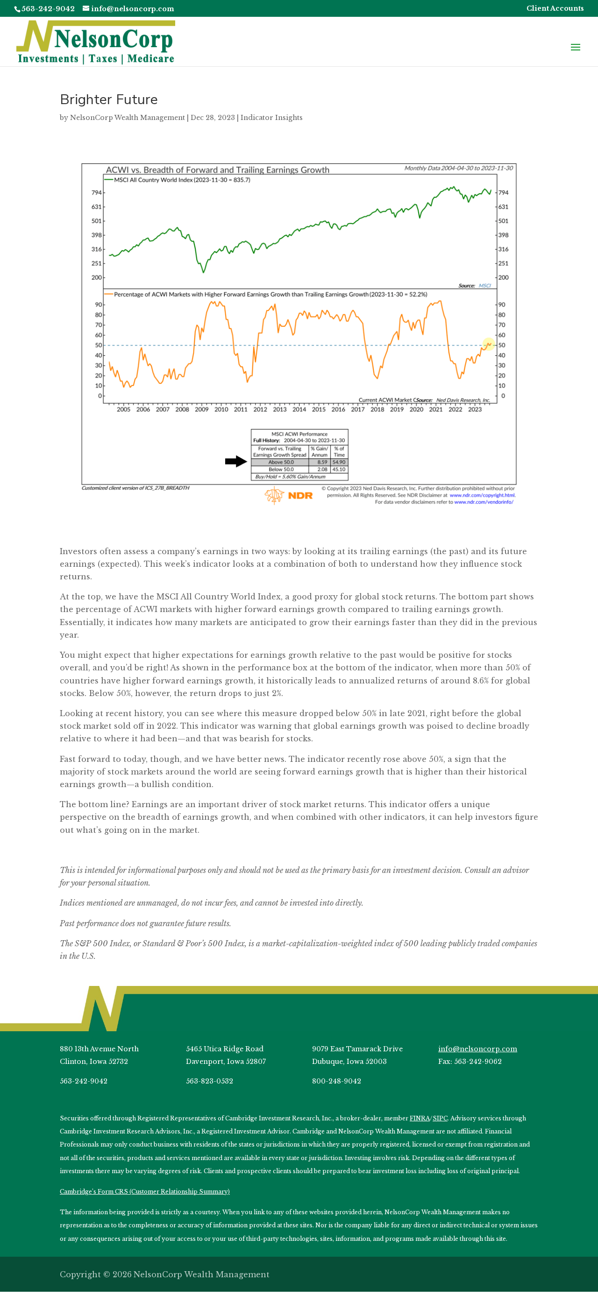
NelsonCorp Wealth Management (127, 117)
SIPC (440, 1118)
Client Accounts (555, 9)
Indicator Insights (272, 117)
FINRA (420, 1118)
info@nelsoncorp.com (477, 1049)
